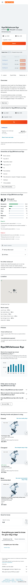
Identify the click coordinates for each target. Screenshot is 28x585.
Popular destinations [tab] (20, 539)
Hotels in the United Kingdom (9, 580)
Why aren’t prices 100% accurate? (10, 571)
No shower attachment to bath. (10, 239)
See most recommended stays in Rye (21, 479)
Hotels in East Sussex (6, 581)
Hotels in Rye (7, 547)
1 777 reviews (19, 29)
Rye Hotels (14, 581)
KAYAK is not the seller (7, 566)
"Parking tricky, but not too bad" (10, 237)
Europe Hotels (18, 579)
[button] (2, 2)
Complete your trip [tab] (7, 539)
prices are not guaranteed (7, 562)
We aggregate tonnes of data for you (11, 569)
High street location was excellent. (11, 223)
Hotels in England (19, 580)
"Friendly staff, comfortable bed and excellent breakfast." (14, 226)
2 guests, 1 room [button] (7, 39)
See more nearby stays (22, 418)
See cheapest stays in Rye (21, 447)
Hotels (13, 579)
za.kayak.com (7, 579)
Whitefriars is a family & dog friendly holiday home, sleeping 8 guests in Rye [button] (13, 498)
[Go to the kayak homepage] (9, 2)
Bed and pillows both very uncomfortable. (12, 235)
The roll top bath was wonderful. (10, 229)
